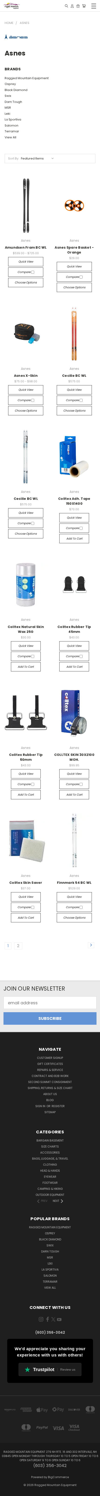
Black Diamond (16, 90)
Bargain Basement (50, 1140)
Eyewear (50, 1177)
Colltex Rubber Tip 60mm (26, 757)
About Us (50, 1094)
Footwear (50, 1183)
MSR (8, 107)
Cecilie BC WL (74, 375)
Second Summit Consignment (50, 1082)
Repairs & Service (50, 1070)
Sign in (40, 1106)
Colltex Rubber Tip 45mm (74, 629)
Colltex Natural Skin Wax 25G (26, 629)
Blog (50, 1100)
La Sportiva (13, 119)
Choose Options (26, 282)
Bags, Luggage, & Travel (50, 1159)
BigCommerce (58, 1477)
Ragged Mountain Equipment (27, 78)
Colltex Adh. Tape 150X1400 (74, 501)
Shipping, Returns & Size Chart (50, 1088)
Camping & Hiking (50, 1189)
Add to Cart (74, 538)
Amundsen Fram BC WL (26, 247)
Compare (24, 272)
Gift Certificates (50, 1064)
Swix (8, 96)
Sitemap (50, 1112)
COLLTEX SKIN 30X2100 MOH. (74, 757)
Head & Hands (50, 1171)
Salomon (11, 125)
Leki (7, 113)
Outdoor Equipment (50, 1195)
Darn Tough (13, 102)
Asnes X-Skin (26, 375)
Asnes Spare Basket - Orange (74, 250)
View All (10, 137)
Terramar (12, 131)
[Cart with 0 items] (83, 6)
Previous (8, 1491)
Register (58, 1106)
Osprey (10, 84)
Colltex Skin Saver (25, 882)
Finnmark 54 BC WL (74, 882)
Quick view (25, 261)
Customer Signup (50, 1058)
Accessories (50, 1153)
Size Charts (50, 1146)
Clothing (50, 1165)
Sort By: (13, 158)
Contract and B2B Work (50, 1076)
